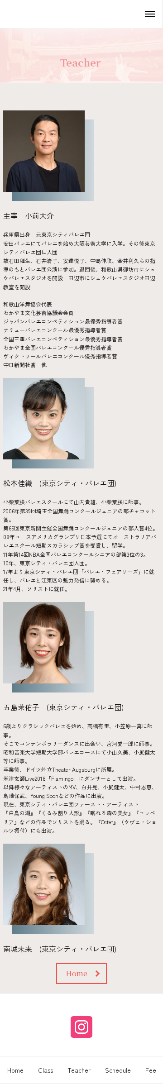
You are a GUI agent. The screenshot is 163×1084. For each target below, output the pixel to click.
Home (15, 1069)
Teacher (79, 1069)
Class (45, 1069)
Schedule (118, 1069)
